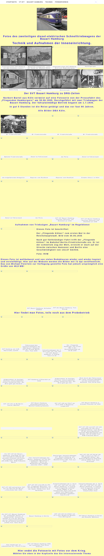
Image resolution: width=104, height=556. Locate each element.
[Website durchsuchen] (96, 2)
